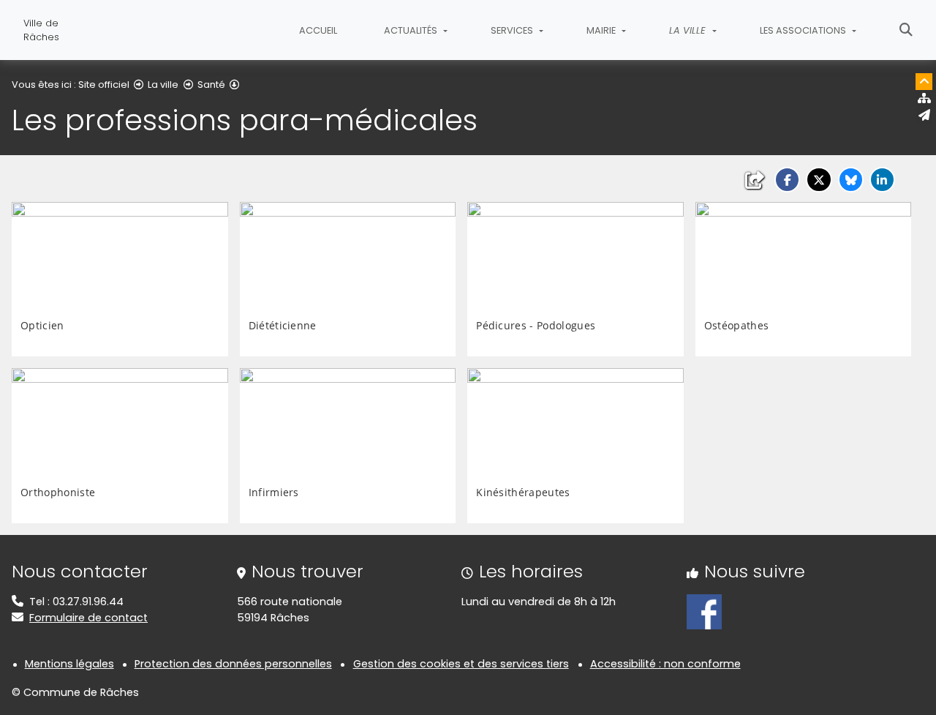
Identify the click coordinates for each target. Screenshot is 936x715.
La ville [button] (689, 30)
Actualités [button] (411, 30)
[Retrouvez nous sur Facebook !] (704, 611)
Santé (211, 84)
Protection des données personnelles (233, 663)
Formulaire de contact (88, 617)
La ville (163, 84)
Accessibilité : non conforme (665, 663)
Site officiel (103, 84)
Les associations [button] (804, 30)
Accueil (318, 30)
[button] (787, 179)
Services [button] (513, 30)
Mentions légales (69, 663)
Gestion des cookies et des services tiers (461, 663)
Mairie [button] (602, 30)
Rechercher (906, 30)
